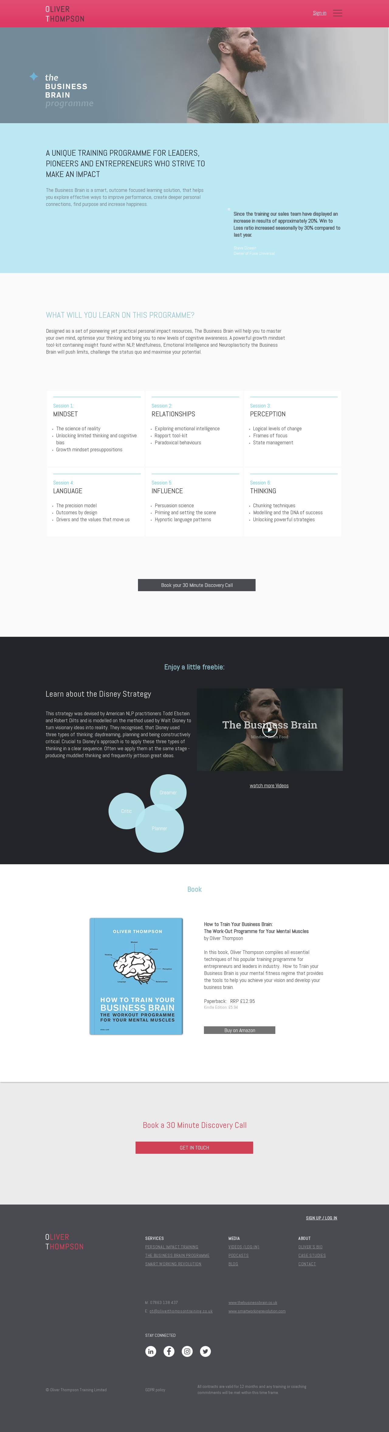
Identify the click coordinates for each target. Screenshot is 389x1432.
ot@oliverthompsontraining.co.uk (181, 1311)
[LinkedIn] (150, 1351)
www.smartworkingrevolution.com (257, 1311)
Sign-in (319, 12)
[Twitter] (205, 1351)
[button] (337, 13)
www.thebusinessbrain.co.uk (253, 1302)
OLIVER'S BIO (310, 1247)
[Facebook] (169, 1351)
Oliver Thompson (226, 937)
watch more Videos (269, 785)
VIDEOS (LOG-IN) (244, 1247)
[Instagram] (187, 1351)
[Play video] (269, 729)
